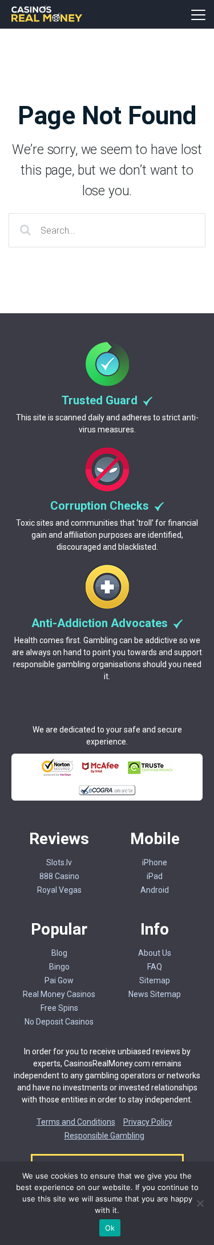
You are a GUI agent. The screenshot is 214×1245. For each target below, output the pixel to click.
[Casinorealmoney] (47, 20)
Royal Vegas (59, 890)
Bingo (59, 966)
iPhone (154, 862)
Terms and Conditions (76, 1121)
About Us (154, 953)
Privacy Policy (147, 1121)
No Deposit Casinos (59, 1021)
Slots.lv (59, 862)
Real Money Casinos (59, 994)
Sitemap (154, 980)
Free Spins (59, 1007)
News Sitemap (154, 994)
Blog (59, 953)
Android (154, 890)
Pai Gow (59, 980)
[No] (199, 1203)
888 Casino (59, 876)
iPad (155, 876)
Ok (110, 1227)
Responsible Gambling (104, 1135)
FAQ (154, 966)
